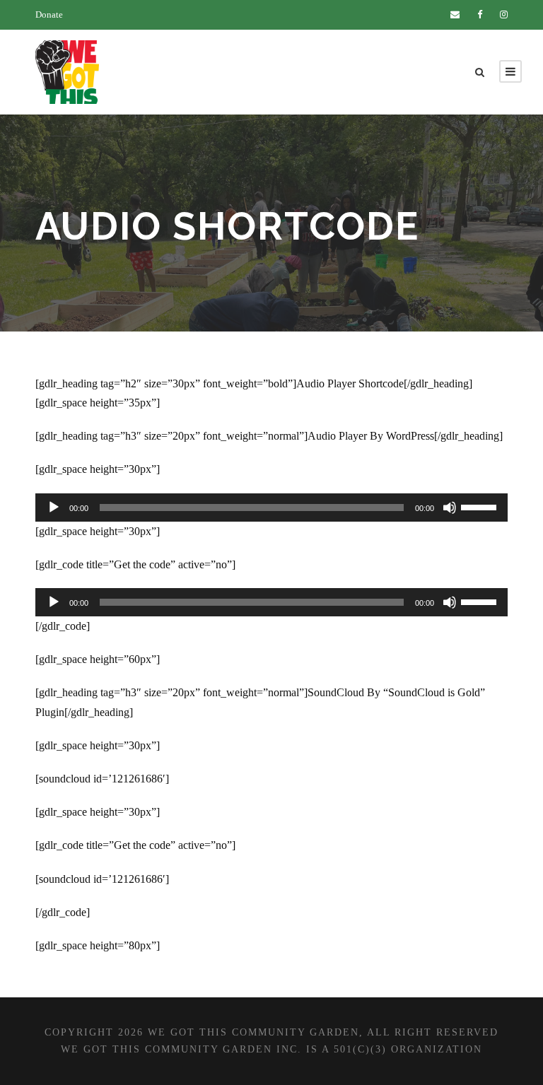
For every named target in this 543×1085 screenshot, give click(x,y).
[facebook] (479, 14)
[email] (455, 14)
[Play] (54, 507)
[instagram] (504, 14)
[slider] (481, 506)
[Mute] (450, 507)
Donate (49, 14)
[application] (271, 507)
